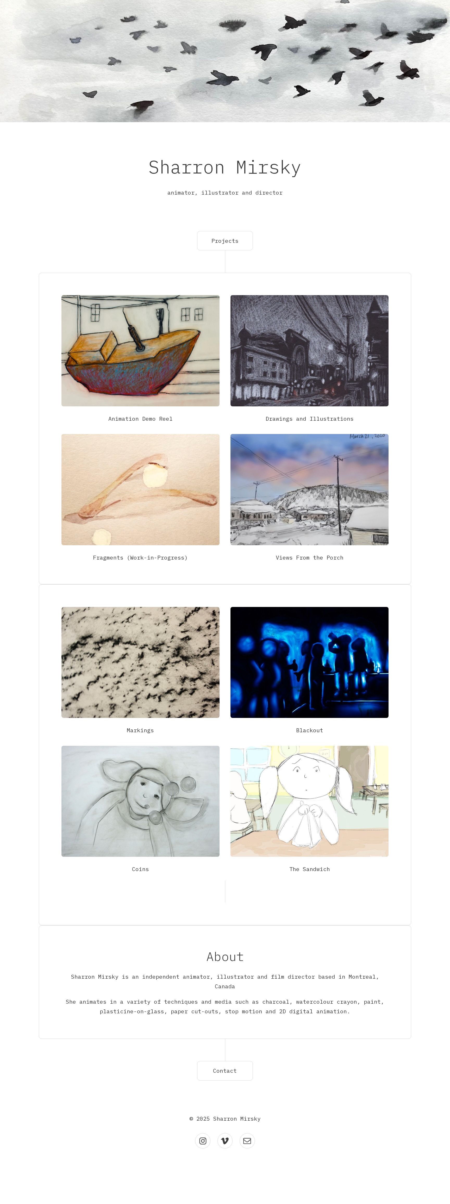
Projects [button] (225, 240)
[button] (202, 1141)
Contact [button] (225, 1070)
